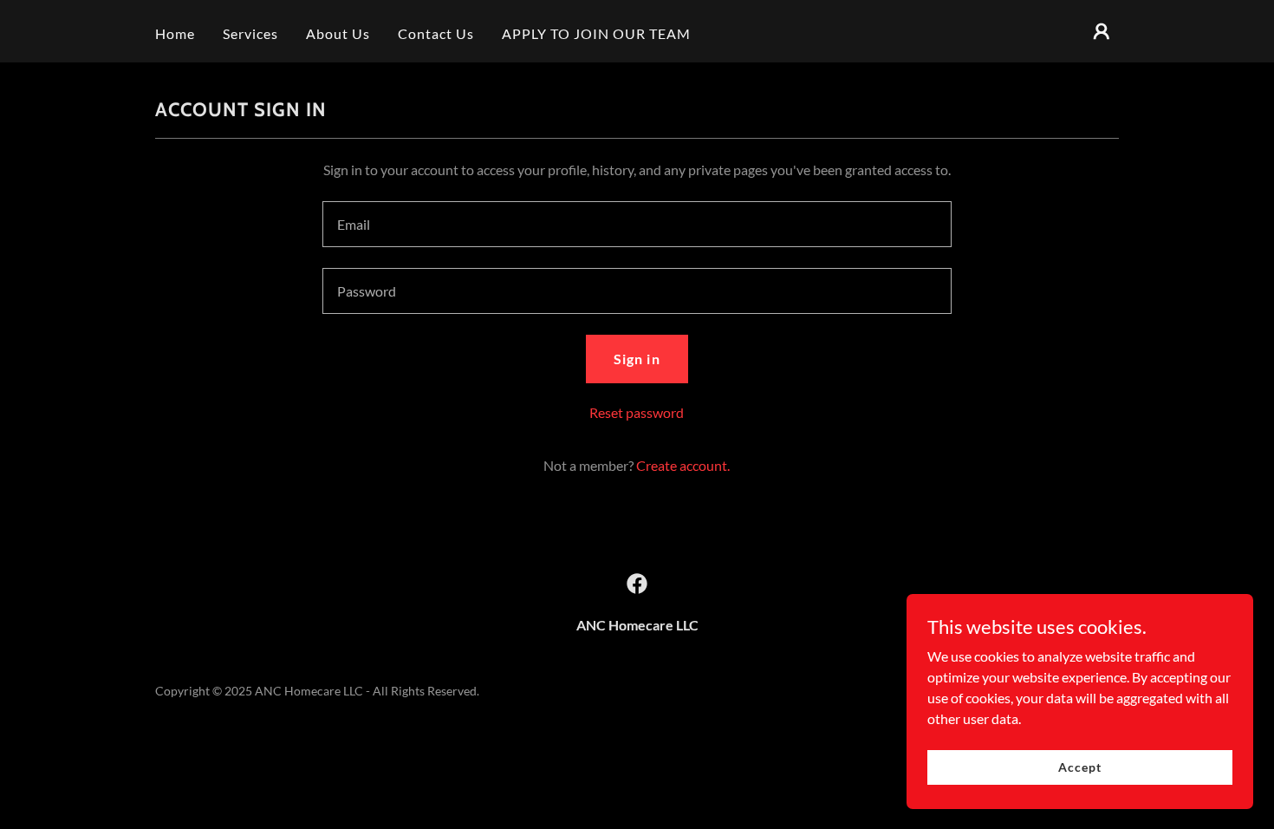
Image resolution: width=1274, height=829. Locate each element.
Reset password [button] (636, 412)
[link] (637, 583)
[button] (1101, 31)
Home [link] (175, 33)
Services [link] (250, 33)
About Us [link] (338, 33)
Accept (1079, 767)
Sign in (637, 358)
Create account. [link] (683, 465)
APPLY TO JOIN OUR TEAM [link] (596, 33)
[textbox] (636, 224)
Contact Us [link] (436, 33)
